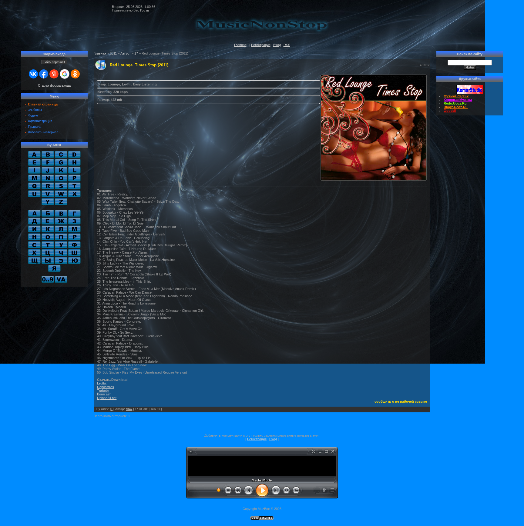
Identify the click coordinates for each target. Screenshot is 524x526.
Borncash (104, 394)
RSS (287, 45)
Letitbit (101, 383)
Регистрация (260, 45)
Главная (240, 45)
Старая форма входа (54, 85)
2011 (113, 53)
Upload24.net (106, 398)
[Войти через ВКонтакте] (33, 73)
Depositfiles (105, 387)
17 (136, 53)
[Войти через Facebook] (43, 73)
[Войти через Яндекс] (54, 73)
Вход (277, 45)
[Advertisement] (262, 465)
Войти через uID (54, 62)
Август (125, 53)
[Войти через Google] (64, 74)
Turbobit (103, 390)
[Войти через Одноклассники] (75, 73)
